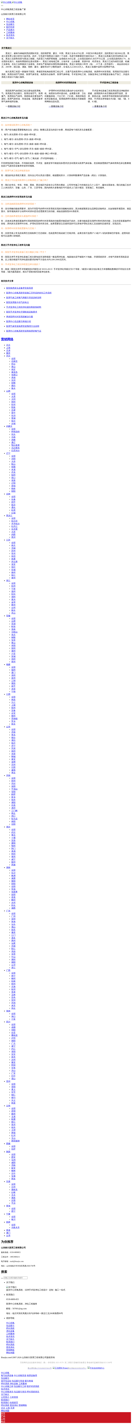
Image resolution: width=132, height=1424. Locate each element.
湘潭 (13, 878)
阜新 (13, 480)
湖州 (13, 597)
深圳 (13, 919)
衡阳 (13, 881)
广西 (8, 970)
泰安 (13, 759)
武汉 (13, 832)
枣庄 (13, 773)
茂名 (13, 938)
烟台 (13, 737)
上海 (8, 348)
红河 (13, 1135)
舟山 (13, 613)
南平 (13, 686)
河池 (13, 1003)
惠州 (13, 940)
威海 (13, 770)
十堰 (13, 838)
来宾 (13, 1005)
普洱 (13, 1125)
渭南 (13, 1165)
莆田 (13, 683)
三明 (13, 681)
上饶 (13, 705)
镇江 (13, 575)
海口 (13, 1016)
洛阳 (13, 786)
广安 (13, 1073)
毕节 (13, 1092)
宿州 (13, 648)
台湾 (8, 1236)
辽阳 (13, 483)
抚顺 (13, 467)
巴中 (13, 1076)
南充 (13, 1057)
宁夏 (8, 1214)
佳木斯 (14, 529)
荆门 (13, 848)
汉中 (13, 1173)
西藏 (8, 1143)
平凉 (13, 1203)
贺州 (13, 1000)
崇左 (13, 1008)
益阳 (13, 894)
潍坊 (13, 740)
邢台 (13, 364)
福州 (13, 670)
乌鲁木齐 (15, 1227)
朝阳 (13, 491)
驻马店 (14, 819)
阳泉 (13, 407)
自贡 (13, 1032)
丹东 (13, 472)
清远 (13, 951)
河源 (13, 946)
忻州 (13, 404)
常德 (13, 889)
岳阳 (13, 886)
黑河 (13, 537)
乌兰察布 (15, 448)
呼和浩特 (15, 432)
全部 (13, 358)
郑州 (13, 781)
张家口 (14, 375)
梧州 (13, 984)
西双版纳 (15, 1141)
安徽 (8, 616)
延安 (13, 1168)
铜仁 (13, 1095)
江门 (13, 935)
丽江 (13, 1122)
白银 (13, 1192)
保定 (13, 369)
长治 (13, 415)
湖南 (8, 867)
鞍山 (13, 464)
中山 (13, 957)
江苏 (8, 540)
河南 (8, 775)
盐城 (13, 570)
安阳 (13, 792)
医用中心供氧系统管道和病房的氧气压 (23, 331)
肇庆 (13, 932)
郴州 (13, 900)
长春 (13, 499)
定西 (13, 1200)
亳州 (13, 662)
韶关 (13, 930)
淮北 (13, 635)
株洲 (13, 875)
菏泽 (13, 748)
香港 (8, 1230)
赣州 (13, 716)
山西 (8, 391)
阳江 (13, 949)
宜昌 (13, 840)
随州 (13, 862)
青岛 (13, 735)
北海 (13, 986)
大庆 (13, 532)
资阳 (13, 1051)
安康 (13, 1176)
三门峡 (14, 811)
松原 (13, 510)
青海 (8, 1206)
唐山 (13, 367)
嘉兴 (13, 599)
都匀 (13, 1097)
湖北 (8, 827)
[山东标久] (66, 2)
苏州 (13, 551)
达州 (13, 1060)
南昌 (13, 700)
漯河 (13, 808)
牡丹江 (14, 526)
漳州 (13, 675)
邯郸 (13, 383)
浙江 (8, 580)
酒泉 (13, 1198)
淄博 (13, 762)
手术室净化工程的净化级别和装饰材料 (23, 307)
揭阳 (13, 962)
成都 (13, 1027)
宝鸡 (13, 1160)
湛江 (13, 968)
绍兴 (13, 594)
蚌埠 (13, 626)
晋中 (13, 413)
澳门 (8, 1233)
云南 (8, 1106)
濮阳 (13, 802)
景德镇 (14, 718)
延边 (13, 505)
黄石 (13, 835)
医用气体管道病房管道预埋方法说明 (22, 326)
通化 (13, 507)
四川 (8, 1022)
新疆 (8, 1222)
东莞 (13, 954)
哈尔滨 (14, 521)
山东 (8, 727)
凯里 (13, 1103)
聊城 (13, 756)
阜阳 (13, 645)
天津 (8, 350)
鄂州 (13, 846)
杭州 (13, 586)
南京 (13, 545)
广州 (13, 916)
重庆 (8, 353)
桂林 (13, 981)
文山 (13, 1138)
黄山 (13, 643)
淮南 (13, 629)
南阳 (13, 821)
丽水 (13, 610)
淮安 (13, 564)
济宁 (13, 746)
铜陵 (13, 637)
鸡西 (13, 534)
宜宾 (13, 1054)
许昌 (13, 805)
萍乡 (13, 721)
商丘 (13, 813)
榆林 (13, 1171)
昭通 (13, 1119)
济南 (13, 732)
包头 (13, 434)
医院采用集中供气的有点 (17, 302)
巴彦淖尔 (15, 450)
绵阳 (13, 1030)
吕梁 (13, 410)
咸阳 (13, 1162)
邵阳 (13, 884)
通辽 (13, 442)
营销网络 (7, 339)
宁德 (13, 691)
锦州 (13, 475)
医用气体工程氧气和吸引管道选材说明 (23, 297)
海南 (8, 1011)
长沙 (13, 873)
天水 (13, 1195)
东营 (13, 754)
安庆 (13, 640)
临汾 (13, 421)
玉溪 (13, 1116)
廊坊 (13, 386)
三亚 (13, 1019)
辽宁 (8, 453)
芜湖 (13, 624)
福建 (8, 664)
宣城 (13, 656)
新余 (13, 724)
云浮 (13, 965)
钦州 (13, 989)
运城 (13, 423)
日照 (13, 767)
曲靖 (13, 1114)
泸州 (13, 1038)
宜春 (13, 710)
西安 (13, 1157)
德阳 (13, 1041)
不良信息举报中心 (97, 1368)
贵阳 (13, 1087)
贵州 (8, 1081)
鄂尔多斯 (15, 445)
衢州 (13, 605)
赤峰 (13, 440)
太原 (13, 396)
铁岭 (13, 488)
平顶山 (14, 789)
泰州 (13, 578)
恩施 (13, 865)
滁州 (13, 651)
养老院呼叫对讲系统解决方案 (19, 317)
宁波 (13, 589)
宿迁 (13, 567)
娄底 (13, 897)
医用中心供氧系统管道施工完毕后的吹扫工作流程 (29, 293)
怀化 (13, 905)
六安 (13, 654)
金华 (13, 602)
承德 (13, 377)
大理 (13, 1130)
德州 (13, 751)
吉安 (13, 713)
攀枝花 (14, 1035)
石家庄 (14, 361)
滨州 (13, 764)
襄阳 (13, 843)
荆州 (13, 854)
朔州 (13, 402)
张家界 (14, 892)
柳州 (13, 978)
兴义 (13, 1100)
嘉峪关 (14, 1189)
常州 (13, 553)
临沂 (13, 743)
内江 (13, 1049)
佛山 (13, 927)
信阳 (13, 824)
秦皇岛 (14, 372)
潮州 (13, 959)
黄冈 (13, 857)
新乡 (13, 797)
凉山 (13, 1070)
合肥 (13, 621)
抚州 (13, 708)
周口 (13, 816)
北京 (8, 345)
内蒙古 (9, 426)
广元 (13, 1043)
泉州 (13, 678)
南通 (13, 559)
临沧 (13, 1127)
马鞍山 (14, 632)
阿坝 (13, 1065)
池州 (13, 659)
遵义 (13, 1089)
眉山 (13, 1079)
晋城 (13, 418)
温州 (13, 591)
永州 (13, 903)
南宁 (13, 976)
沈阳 (13, 459)
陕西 (8, 1152)
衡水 (13, 388)
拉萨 (13, 1149)
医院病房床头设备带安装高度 (19, 288)
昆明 (13, 1111)
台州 (13, 607)
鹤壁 (13, 794)
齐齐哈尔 (15, 524)
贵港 (13, 992)
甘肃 (8, 1181)
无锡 (13, 548)
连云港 (14, 561)
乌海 (13, 437)
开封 (13, 783)
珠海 (13, 922)
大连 (13, 461)
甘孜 (13, 1068)
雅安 (13, 1062)
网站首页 (10, 19)
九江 (13, 702)
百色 (13, 997)
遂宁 (13, 1046)
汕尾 (13, 943)
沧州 (13, 380)
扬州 (13, 572)
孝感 (13, 851)
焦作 (13, 800)
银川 (13, 1219)
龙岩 (13, 689)
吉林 (8, 494)
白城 (13, 513)
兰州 (13, 1187)
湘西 (13, 908)
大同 (13, 399)
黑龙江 (9, 515)
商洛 (13, 1179)
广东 (8, 911)
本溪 (13, 469)
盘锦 (13, 486)
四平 (13, 502)
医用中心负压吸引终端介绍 (18, 321)
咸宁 (13, 859)
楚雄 (13, 1133)
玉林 (13, 995)
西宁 (13, 1211)
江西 (8, 694)
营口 (13, 478)
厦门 (13, 672)
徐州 (13, 556)
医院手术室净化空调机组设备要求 (21, 312)
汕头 (13, 924)
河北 (8, 356)
